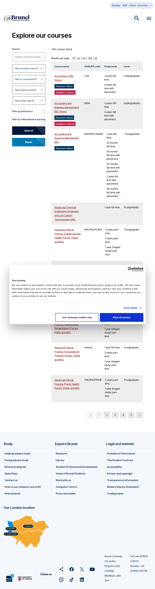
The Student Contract (120, 460)
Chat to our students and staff (23, 486)
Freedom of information (121, 453)
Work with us (63, 480)
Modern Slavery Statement (123, 486)
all (96, 58)
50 (84, 58)
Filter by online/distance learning (28, 119)
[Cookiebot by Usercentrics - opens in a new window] (130, 269)
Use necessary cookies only (77, 317)
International (12, 493)
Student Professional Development (77, 466)
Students (116, 5)
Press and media (65, 493)
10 (73, 58)
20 (78, 58)
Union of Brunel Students (71, 473)
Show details (130, 307)
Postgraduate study (16, 460)
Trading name (115, 493)
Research (61, 453)
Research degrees (15, 466)
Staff (125, 5)
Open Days (11, 473)
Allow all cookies (121, 317)
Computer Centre (66, 486)
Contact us (11, 480)
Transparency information (122, 480)
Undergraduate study (17, 453)
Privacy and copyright (120, 473)
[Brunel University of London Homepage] (16, 18)
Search (16, 49)
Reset (28, 142)
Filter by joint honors (22, 111)
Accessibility (114, 466)
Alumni (133, 5)
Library (60, 460)
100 (90, 58)
